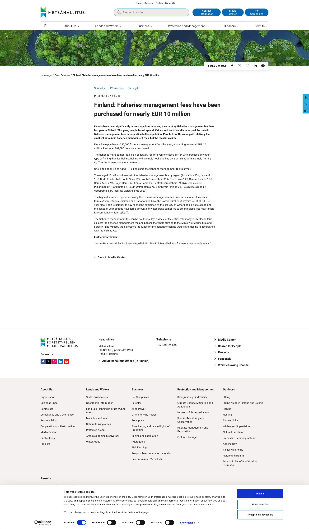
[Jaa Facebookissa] (306, 97)
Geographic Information (99, 403)
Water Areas (93, 441)
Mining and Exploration (145, 436)
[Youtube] (263, 66)
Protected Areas (95, 430)
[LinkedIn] (255, 66)
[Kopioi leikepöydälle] (306, 110)
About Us (70, 26)
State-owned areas (97, 397)
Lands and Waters (106, 26)
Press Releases (62, 75)
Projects (45, 444)
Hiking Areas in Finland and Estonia (243, 403)
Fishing (227, 409)
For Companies (256, 12)
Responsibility (49, 420)
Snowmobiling (231, 420)
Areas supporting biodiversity (102, 436)
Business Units (49, 403)
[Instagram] (247, 66)
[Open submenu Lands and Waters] (120, 26)
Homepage (46, 75)
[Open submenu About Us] (78, 26)
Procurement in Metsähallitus (148, 459)
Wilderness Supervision (236, 426)
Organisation (48, 397)
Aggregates (138, 441)
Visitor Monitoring (233, 450)
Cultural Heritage (187, 437)
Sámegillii (170, 3)
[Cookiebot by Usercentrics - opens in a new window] (43, 522)
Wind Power (138, 409)
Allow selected (260, 504)
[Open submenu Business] (151, 26)
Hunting (227, 414)
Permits (260, 26)
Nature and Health (233, 455)
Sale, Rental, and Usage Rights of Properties (151, 428)
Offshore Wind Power (144, 414)
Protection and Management (186, 26)
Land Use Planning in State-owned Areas (106, 410)
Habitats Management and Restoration (192, 429)
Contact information (206, 12)
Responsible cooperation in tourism (152, 453)
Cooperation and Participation (58, 426)
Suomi (139, 3)
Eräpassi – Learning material (239, 438)
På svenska (116, 88)
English (159, 3)
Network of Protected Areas (193, 412)
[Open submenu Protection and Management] (207, 26)
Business (143, 26)
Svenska (149, 3)
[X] (240, 66)
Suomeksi (100, 88)
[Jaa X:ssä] (306, 104)
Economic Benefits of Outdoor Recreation (240, 463)
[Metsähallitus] (62, 12)
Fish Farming (139, 447)
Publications (48, 438)
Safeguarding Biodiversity (192, 397)
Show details (187, 522)
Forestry (136, 403)
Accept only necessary (260, 514)
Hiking (226, 397)
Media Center (233, 12)
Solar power (138, 420)
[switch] (111, 522)
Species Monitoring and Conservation (191, 420)
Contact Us (47, 409)
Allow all (260, 493)
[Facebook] (232, 66)
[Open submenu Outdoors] (237, 26)
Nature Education (233, 432)
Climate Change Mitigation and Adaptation (195, 404)
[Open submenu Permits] (266, 26)
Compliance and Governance (57, 414)
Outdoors (230, 26)
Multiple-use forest (97, 418)
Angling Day (230, 444)
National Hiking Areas (98, 424)
